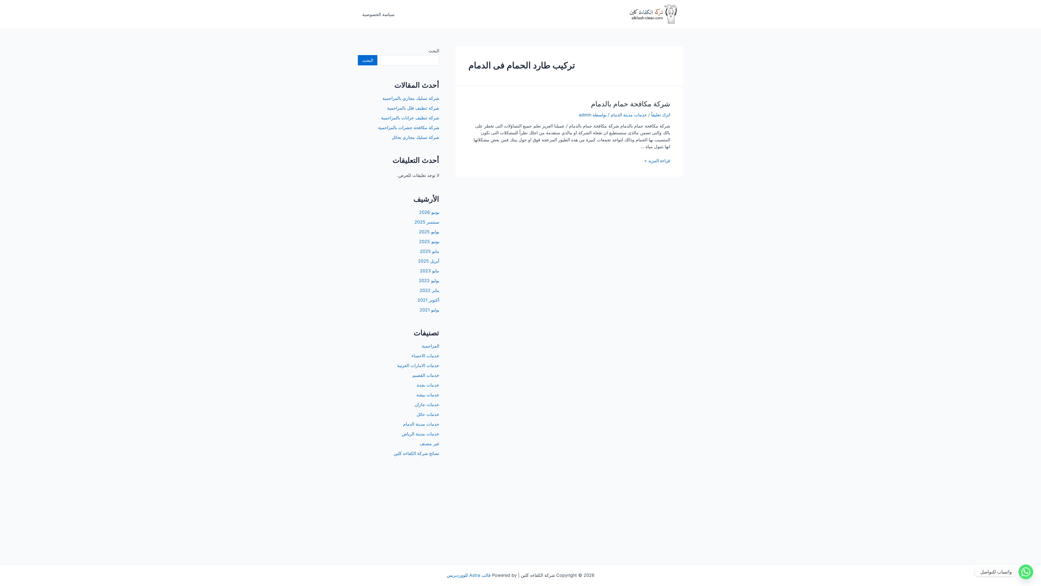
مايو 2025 (429, 251)
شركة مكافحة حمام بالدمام (630, 104)
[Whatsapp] (1025, 572)
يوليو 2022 (429, 280)
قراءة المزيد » (657, 160)
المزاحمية (430, 346)
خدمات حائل (428, 414)
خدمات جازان (427, 404)
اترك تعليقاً (660, 114)
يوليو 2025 (429, 231)
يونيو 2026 (429, 212)
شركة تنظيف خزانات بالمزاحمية (410, 117)
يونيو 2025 (429, 241)
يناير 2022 (429, 290)
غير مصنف (429, 443)
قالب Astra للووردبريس (469, 575)
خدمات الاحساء (425, 355)
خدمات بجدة (428, 385)
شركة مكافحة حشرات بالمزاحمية (408, 127)
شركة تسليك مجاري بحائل (415, 137)
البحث (433, 50)
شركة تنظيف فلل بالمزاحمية (413, 108)
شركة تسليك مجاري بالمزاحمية (411, 98)
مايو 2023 (429, 270)
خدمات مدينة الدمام (629, 114)
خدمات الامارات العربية (418, 365)
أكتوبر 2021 (428, 300)
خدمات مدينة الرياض (420, 434)
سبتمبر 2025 (427, 222)
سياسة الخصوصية (378, 14)
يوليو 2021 (429, 310)
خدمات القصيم (425, 375)
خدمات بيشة (427, 394)
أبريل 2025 (428, 261)
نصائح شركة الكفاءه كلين (416, 453)
